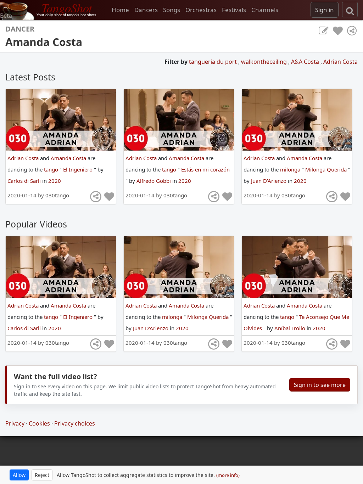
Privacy (14, 423)
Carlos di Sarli (24, 180)
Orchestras (201, 10)
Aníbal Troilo (290, 328)
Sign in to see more (320, 385)
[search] (350, 9)
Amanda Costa (69, 158)
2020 (54, 180)
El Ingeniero (78, 169)
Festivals (234, 10)
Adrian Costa (340, 62)
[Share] (352, 30)
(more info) (228, 475)
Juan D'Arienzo (269, 180)
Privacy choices (74, 423)
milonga (291, 169)
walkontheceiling (264, 62)
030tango (57, 195)
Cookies (39, 423)
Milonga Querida (326, 169)
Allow (19, 475)
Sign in (324, 10)
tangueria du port (213, 62)
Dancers (146, 10)
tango (52, 169)
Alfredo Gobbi (154, 180)
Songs (171, 10)
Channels (264, 10)
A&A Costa (305, 62)
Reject (42, 475)
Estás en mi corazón (205, 169)
